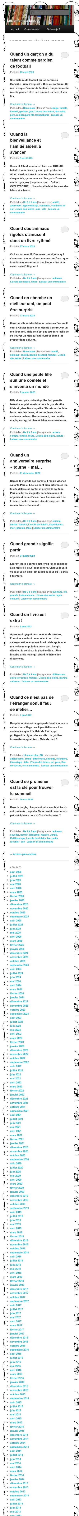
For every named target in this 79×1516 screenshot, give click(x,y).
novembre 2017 (19, 1293)
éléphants (34, 834)
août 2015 (15, 1402)
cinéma (57, 521)
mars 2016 (16, 1374)
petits (55, 838)
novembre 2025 (19, 908)
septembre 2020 (19, 1159)
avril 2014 (15, 1467)
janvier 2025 (17, 949)
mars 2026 (16, 892)
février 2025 (17, 945)
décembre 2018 (19, 1240)
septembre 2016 (19, 1349)
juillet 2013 (16, 1503)
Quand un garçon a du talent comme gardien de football (31, 60)
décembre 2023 (19, 1001)
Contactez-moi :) (32, 29)
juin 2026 (15, 880)
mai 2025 (15, 932)
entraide (50, 758)
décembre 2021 (19, 1098)
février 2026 (17, 896)
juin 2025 (15, 928)
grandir (14, 595)
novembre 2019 (19, 1200)
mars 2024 (16, 989)
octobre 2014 (17, 1443)
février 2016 (17, 1378)
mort (12, 528)
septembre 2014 (19, 1447)
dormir (24, 834)
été (65, 591)
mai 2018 (15, 1268)
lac (52, 762)
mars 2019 (16, 1232)
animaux (57, 278)
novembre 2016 (19, 1341)
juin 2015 (15, 1410)
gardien (23, 111)
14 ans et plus (30, 755)
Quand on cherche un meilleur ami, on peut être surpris (31, 303)
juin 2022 (15, 1074)
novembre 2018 (19, 1244)
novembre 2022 (19, 1054)
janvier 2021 (17, 1143)
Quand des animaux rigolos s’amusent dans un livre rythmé (30, 234)
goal (31, 111)
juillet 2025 (16, 924)
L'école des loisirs (44, 111)
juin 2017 (15, 1313)
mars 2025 (16, 941)
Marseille (60, 111)
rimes (34, 281)
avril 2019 (15, 1228)
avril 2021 (15, 1131)
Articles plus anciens (23, 854)
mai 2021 (15, 1127)
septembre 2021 (19, 1111)
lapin (59, 595)
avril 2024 (15, 985)
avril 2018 (15, 1273)
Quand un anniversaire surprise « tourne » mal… (31, 461)
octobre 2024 (17, 961)
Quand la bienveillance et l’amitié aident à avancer (25, 143)
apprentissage (30, 205)
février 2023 (17, 1042)
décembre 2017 (19, 1289)
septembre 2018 (19, 1252)
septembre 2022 (19, 1062)
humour (52, 354)
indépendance (27, 595)
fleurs (31, 435)
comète (14, 435)
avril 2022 (15, 1082)
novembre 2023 (19, 1005)
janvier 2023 (17, 1046)
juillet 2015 (16, 1406)
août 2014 (15, 1451)
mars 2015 (16, 1422)
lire (49, 838)
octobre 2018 (17, 1248)
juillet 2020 (16, 1167)
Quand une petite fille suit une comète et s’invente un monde (31, 380)
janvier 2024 (17, 997)
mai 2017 (15, 1317)
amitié (56, 202)
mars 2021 (16, 1135)
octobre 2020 (17, 1155)
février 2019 (17, 1236)
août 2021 (15, 1115)
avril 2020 (15, 1179)
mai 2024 (15, 981)
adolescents (17, 758)
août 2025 (15, 920)
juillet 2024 (16, 973)
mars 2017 (16, 1325)
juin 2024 (15, 977)
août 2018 (15, 1256)
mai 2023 (15, 1029)
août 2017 (15, 1305)
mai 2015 (15, 1414)
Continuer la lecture (22, 104)
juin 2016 (15, 1362)
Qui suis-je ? (53, 29)
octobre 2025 (17, 912)
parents (20, 528)
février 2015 (17, 1426)
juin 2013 (15, 1507)
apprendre (15, 205)
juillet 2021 (16, 1119)
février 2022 (17, 1090)
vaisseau (15, 681)
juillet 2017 (16, 1309)
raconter (15, 841)
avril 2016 (15, 1370)
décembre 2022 (19, 1050)
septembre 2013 (19, 1495)
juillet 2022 (16, 1070)
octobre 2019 (17, 1204)
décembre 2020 (19, 1147)
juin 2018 (15, 1264)
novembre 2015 (19, 1390)
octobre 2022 (17, 1058)
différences (59, 674)
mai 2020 (15, 1175)
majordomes (56, 524)
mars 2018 (16, 1277)
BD (41, 755)
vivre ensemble (30, 765)
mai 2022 (15, 1078)
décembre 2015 (19, 1386)
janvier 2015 (17, 1430)
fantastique (16, 762)
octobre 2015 (17, 1394)
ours (37, 209)
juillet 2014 (16, 1455)
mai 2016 (15, 1366)
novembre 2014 (19, 1438)
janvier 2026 (17, 900)
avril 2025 (15, 936)
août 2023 (15, 1017)
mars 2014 (16, 1471)
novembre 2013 (19, 1487)
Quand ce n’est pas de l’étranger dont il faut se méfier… (32, 703)
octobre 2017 (17, 1297)
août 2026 (15, 872)
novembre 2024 (19, 957)
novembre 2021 (19, 1103)
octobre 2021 (17, 1107)
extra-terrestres (19, 677)
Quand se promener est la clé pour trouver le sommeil (31, 787)
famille (63, 108)
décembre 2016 (19, 1337)
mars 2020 (16, 1183)
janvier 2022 (17, 1094)
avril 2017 (15, 1321)
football (14, 111)
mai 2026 (15, 884)
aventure (57, 591)
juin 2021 (15, 1123)
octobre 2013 (17, 1491)
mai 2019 (15, 1224)
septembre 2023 (19, 1013)
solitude (14, 598)
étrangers (61, 758)
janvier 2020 (17, 1191)
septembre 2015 (19, 1398)
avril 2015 (15, 1418)
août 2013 (15, 1499)
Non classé (29, 108)
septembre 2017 (19, 1301)
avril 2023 (15, 1034)
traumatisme (42, 115)
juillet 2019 (16, 1216)
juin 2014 (15, 1459)
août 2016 (15, 1353)
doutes (33, 354)
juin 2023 (15, 1025)
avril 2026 (15, 888)
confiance (45, 205)
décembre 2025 (19, 904)
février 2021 (17, 1139)
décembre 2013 (19, 1483)
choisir (24, 354)
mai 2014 (15, 1463)
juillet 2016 (16, 1357)
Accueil (15, 29)
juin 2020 (15, 1171)
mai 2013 (15, 1511)
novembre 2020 (19, 1151)
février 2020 (17, 1187)
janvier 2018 (17, 1285)
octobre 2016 (17, 1345)
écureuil (42, 354)
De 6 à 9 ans (30, 521)
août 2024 (15, 969)
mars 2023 (16, 1038)
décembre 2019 (19, 1195)
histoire (45, 834)
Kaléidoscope (17, 838)
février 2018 (17, 1281)
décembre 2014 (19, 1434)
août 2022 (15, 1066)
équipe (55, 108)
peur (57, 762)
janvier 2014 (17, 1479)
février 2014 (17, 1475)
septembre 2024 (19, 965)
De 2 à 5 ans (30, 202)
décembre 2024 (19, 953)
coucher (14, 834)
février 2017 (17, 1329)
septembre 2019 (19, 1208)
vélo (44, 209)
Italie (26, 762)
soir (23, 841)
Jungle (53, 834)
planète (63, 677)
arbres (56, 432)
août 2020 (15, 1163)
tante (29, 528)
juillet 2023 (16, 1021)
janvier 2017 (17, 1333)
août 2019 (15, 1212)
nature (59, 435)
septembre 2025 (19, 916)
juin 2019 (15, 1220)
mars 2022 (16, 1086)
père (12, 115)
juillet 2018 (16, 1260)
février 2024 (17, 993)
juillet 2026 (16, 876)
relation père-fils (25, 115)
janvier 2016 (17, 1382)
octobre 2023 (17, 1009)
